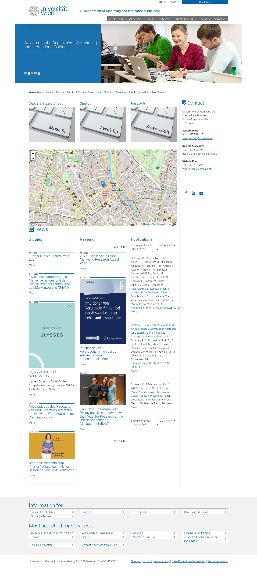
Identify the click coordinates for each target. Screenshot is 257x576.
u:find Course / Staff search (97, 532)
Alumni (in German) (41, 516)
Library (86, 537)
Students (87, 512)
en (164, 2)
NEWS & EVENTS (186, 18)
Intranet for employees (197, 532)
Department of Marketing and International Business (122, 11)
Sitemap (136, 561)
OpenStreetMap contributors (159, 223)
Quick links (205, 2)
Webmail (138, 532)
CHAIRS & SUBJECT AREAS (125, 18)
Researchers (140, 512)
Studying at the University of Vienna (51, 532)
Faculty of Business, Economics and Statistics (90, 92)
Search (173, 1)
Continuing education (196, 512)
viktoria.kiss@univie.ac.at (196, 168)
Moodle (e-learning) (144, 537)
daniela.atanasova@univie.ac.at (200, 153)
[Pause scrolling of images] (39, 73)
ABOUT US (220, 18)
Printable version (218, 561)
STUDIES (150, 18)
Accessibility (162, 561)
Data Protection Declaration (188, 561)
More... (135, 311)
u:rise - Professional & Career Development (200, 538)
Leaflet (141, 223)
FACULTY (205, 18)
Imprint (147, 561)
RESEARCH (165, 18)
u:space (35, 537)
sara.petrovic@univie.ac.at (197, 138)
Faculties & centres (42, 544)
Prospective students (43, 512)
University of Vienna (55, 92)
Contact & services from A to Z (99, 544)
